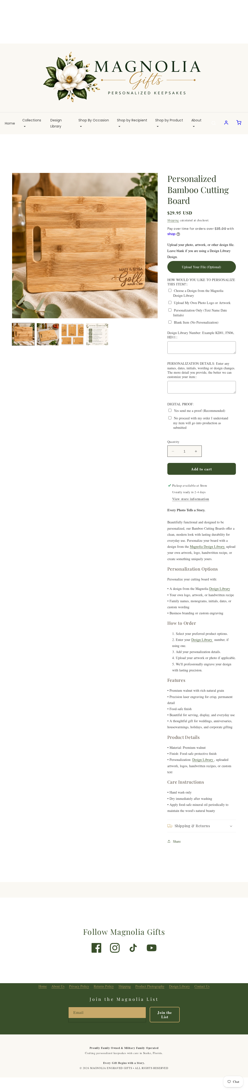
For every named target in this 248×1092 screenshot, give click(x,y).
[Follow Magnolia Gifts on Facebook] (96, 948)
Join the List (164, 1014)
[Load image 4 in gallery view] (97, 334)
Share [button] (177, 841)
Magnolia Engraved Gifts (111, 1068)
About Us (57, 986)
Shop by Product (169, 120)
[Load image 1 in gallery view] (23, 334)
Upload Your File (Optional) (201, 267)
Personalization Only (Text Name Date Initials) (200, 312)
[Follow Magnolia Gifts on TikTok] (133, 948)
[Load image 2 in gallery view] (48, 334)
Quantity (173, 441)
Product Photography (149, 986)
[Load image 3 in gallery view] (73, 334)
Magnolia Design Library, (207, 546)
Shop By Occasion (93, 120)
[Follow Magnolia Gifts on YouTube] (151, 948)
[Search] (213, 123)
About (196, 120)
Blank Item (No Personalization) (196, 322)
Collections (31, 120)
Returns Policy (104, 986)
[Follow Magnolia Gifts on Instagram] (114, 948)
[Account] (226, 123)
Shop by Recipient (132, 120)
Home (10, 123)
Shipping (173, 220)
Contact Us (201, 986)
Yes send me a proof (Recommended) (199, 410)
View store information (190, 498)
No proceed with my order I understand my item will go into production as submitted (200, 423)
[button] (201, 826)
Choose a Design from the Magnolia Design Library (198, 293)
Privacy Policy (79, 986)
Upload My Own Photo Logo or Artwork (202, 302)
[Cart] (238, 123)
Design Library (56, 123)
